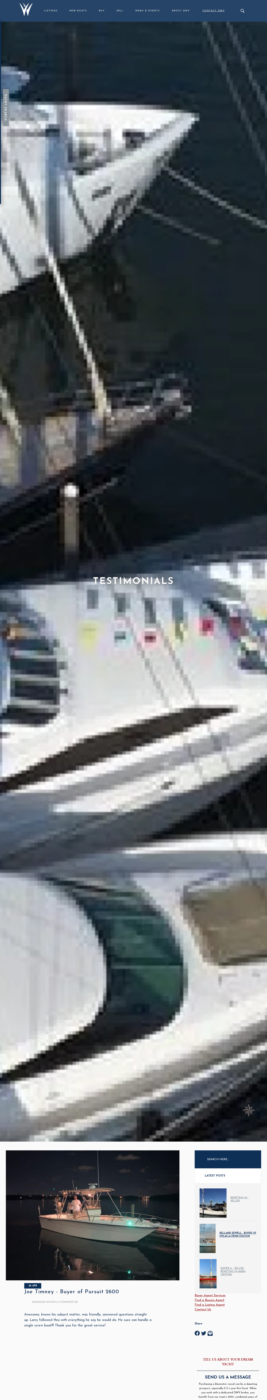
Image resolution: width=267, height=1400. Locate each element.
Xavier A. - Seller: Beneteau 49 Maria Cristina (232, 1271)
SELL (120, 11)
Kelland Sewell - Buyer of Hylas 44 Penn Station (238, 1234)
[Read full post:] (92, 1279)
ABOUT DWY (181, 11)
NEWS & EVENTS (147, 11)
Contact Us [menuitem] (203, 1309)
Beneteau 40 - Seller (239, 1199)
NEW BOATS (78, 11)
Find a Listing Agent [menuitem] (210, 1305)
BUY (102, 11)
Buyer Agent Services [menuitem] (210, 1295)
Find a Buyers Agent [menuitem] (209, 1300)
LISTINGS (51, 11)
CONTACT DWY (213, 11)
